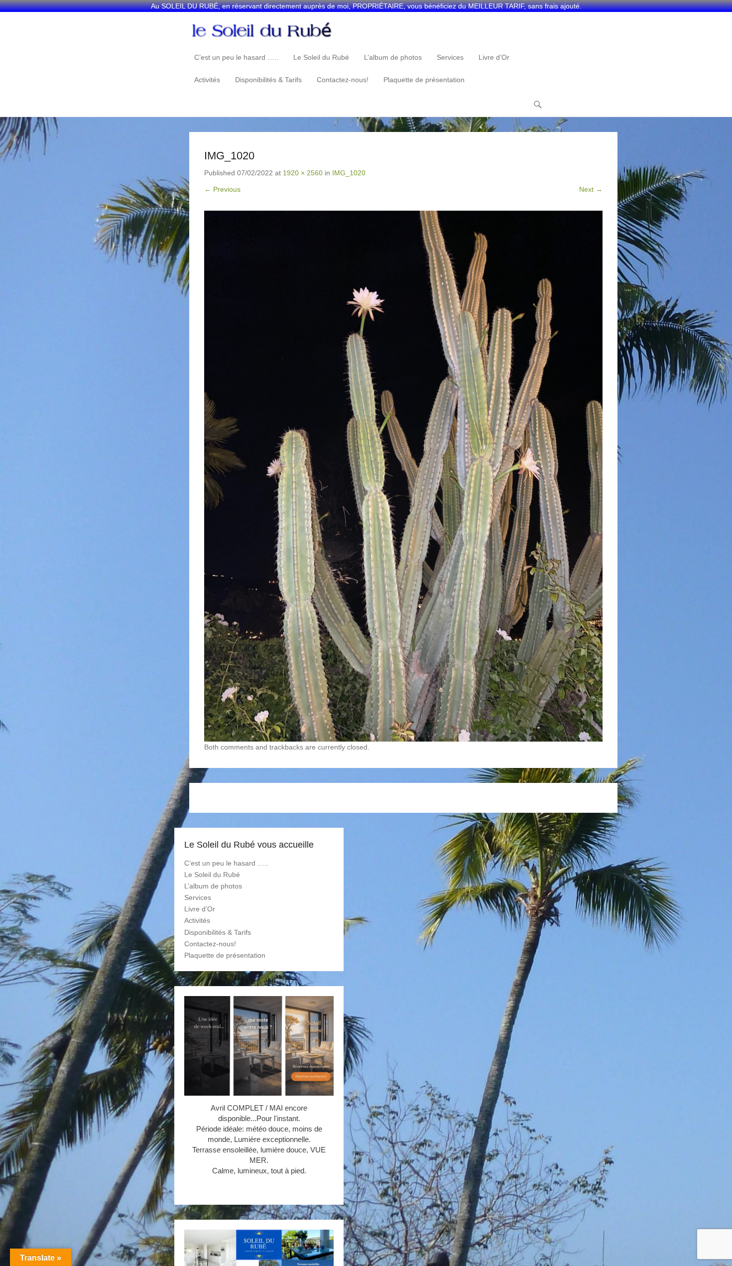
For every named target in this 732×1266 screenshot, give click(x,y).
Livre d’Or (494, 57)
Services (450, 57)
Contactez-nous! (342, 80)
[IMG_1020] (403, 476)
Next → (591, 189)
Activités (207, 80)
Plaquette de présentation (424, 80)
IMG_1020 (349, 173)
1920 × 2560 (303, 173)
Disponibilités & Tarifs (268, 80)
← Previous (222, 189)
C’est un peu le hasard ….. (236, 57)
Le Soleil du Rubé (321, 57)
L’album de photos (393, 57)
